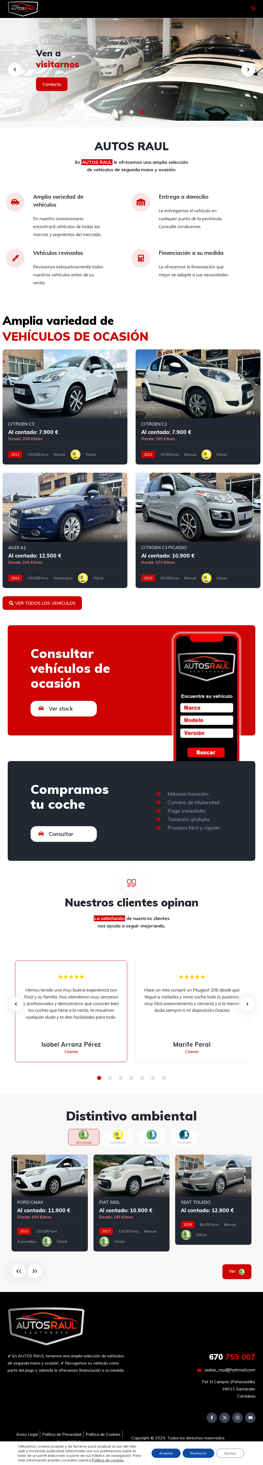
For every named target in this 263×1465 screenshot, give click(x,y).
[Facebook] (211, 1417)
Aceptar (166, 1453)
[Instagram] (237, 1417)
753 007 (232, 1357)
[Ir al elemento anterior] (19, 1271)
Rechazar (198, 1453)
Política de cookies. (107, 1460)
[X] (224, 1417)
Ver (239, 1271)
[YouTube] (250, 1417)
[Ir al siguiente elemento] (35, 1271)
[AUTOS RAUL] (23, 9)
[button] (121, 112)
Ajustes (230, 1453)
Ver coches (53, 84)
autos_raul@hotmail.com (229, 1369)
